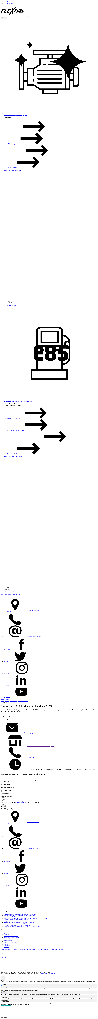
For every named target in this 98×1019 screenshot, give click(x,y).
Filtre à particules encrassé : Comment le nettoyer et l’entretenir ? (19, 915)
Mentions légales (8, 940)
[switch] (1, 992)
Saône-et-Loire (13, 701)
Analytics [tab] (3, 995)
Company (3, 777)
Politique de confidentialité (10, 943)
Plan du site (6, 947)
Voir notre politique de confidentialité (48, 973)
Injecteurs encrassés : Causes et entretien (13, 917)
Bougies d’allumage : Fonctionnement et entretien (16, 919)
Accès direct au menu (9, 3)
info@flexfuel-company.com (34, 636)
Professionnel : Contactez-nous (11, 937)
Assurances (6, 944)
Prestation (6, 790)
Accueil (2, 701)
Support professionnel (9, 938)
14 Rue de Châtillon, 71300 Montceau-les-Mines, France (40, 746)
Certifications (7, 945)
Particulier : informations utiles (11, 936)
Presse (5, 933)
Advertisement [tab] (4, 1000)
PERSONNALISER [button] (20, 975)
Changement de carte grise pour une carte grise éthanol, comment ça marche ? (22, 926)
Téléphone (6, 796)
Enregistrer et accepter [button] (6, 1005)
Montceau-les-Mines (23, 701)
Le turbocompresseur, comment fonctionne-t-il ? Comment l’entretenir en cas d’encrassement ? (26, 918)
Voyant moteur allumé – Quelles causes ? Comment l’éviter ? (18, 923)
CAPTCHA (4, 804)
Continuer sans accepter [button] (35, 975)
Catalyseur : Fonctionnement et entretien (13, 921)
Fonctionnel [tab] (3, 991)
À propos (6, 931)
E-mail (5, 793)
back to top (3, 957)
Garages (7, 701)
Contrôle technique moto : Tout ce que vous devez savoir (17, 925)
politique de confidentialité (21, 802)
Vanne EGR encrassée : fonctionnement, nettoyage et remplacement (20, 914)
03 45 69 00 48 (30, 757)
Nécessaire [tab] (3, 984)
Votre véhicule (7, 787)
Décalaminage (14, 714)
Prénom (5, 784)
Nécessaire (5, 986)
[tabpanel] (49, 989)
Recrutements (7, 934)
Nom (5, 781)
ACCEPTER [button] (7, 975)
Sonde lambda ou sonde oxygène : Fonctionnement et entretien (19, 922)
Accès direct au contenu (9, 2)
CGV (5, 941)
